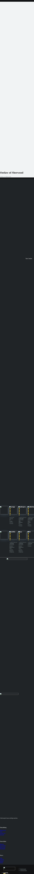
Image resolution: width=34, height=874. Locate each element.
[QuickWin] (4, 539)
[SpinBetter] (22, 514)
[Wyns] (13, 539)
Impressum (23, 869)
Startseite (5, 872)
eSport (1, 861)
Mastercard (3, 830)
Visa (1, 831)
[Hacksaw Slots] (9, 869)
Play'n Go (2, 847)
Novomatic (3, 845)
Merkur (2, 844)
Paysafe (2, 834)
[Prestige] (4, 514)
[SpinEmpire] (13, 514)
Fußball (2, 859)
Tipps (1, 862)
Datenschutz (23, 870)
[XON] (22, 539)
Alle (1, 858)
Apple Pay (3, 833)
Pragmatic (2, 848)
